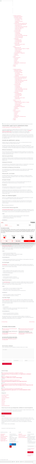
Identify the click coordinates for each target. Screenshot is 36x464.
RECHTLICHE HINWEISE (22, 435)
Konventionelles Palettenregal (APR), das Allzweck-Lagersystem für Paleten (9, 337)
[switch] (13, 237)
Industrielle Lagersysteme (17, 15)
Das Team (15, 60)
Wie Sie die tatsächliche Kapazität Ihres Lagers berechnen (14, 381)
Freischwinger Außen (18, 95)
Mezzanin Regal (16, 96)
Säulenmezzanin (17, 45)
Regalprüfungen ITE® (17, 47)
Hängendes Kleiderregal (18, 21)
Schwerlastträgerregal (18, 94)
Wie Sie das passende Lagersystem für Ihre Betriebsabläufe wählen (16, 389)
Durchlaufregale (4, 264)
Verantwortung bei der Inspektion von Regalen (22, 48)
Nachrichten (3, 401)
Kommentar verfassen (5, 333)
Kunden (14, 56)
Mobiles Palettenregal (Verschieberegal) (21, 26)
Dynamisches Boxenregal (19, 36)
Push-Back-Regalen (6, 299)
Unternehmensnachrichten (5, 405)
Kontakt (14, 66)
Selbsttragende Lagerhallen (18, 16)
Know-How (16, 117)
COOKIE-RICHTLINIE (21, 436)
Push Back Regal (17, 83)
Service (14, 46)
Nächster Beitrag (32, 321)
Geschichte (16, 59)
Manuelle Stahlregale (17, 84)
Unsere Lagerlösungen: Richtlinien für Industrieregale (9, 332)
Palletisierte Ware (3, 437)
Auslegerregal (16, 38)
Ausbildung (16, 107)
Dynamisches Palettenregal (19, 27)
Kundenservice (16, 55)
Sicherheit (3, 404)
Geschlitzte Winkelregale (19, 37)
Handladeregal (17, 85)
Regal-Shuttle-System (18, 28)
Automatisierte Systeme (17, 71)
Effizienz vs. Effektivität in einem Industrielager (11, 377)
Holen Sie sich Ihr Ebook (6, 413)
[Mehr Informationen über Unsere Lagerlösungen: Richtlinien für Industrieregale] (9, 329)
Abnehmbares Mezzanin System (20, 44)
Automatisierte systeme (4, 436)
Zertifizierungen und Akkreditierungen (20, 116)
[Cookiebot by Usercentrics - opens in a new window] (31, 222)
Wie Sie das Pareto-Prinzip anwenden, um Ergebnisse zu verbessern (16, 373)
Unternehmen (16, 58)
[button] (24, 7)
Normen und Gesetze (18, 49)
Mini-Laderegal (17, 73)
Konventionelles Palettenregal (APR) (20, 24)
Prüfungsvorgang (17, 50)
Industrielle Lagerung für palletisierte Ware (20, 23)
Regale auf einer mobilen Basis (6, 245)
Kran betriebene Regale (18, 72)
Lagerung (2, 400)
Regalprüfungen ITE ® (3, 440)
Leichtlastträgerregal (18, 39)
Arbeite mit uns (16, 61)
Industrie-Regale (4, 396)
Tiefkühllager (17, 22)
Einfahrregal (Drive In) (18, 25)
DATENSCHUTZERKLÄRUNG (22, 437)
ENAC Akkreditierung (18, 105)
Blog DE (14, 118)
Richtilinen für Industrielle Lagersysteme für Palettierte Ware (25, 332)
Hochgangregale (17, 33)
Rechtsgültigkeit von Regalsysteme (19, 106)
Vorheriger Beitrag (4, 321)
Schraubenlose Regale (18, 34)
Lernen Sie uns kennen (16, 57)
